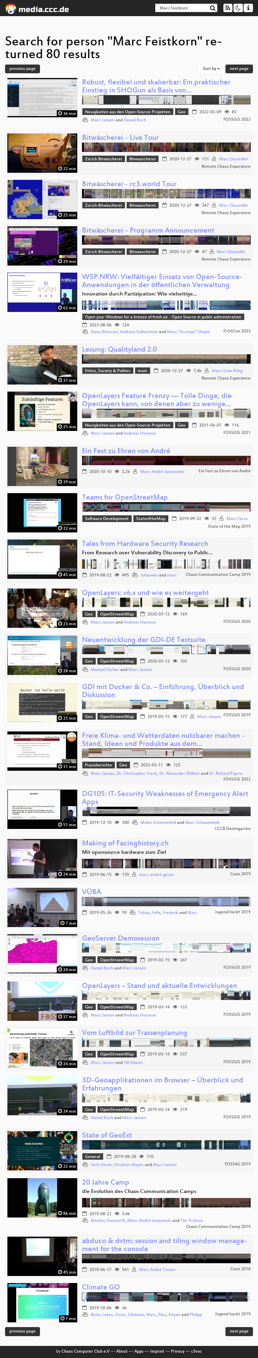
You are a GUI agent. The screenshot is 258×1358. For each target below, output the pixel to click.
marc (172, 575)
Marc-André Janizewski (162, 472)
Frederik (170, 913)
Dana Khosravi (104, 332)
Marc (192, 913)
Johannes (149, 575)
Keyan (174, 1315)
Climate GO (101, 1288)
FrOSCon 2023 (237, 331)
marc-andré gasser (157, 875)
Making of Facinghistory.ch (125, 844)
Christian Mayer (129, 1165)
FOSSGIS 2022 (237, 119)
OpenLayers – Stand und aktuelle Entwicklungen (159, 986)
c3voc (196, 1351)
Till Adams (133, 1063)
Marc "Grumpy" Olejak (188, 332)
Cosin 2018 (240, 1269)
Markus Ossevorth (108, 1221)
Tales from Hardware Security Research (145, 544)
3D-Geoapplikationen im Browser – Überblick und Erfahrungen (162, 1085)
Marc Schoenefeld (202, 823)
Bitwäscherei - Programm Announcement (148, 231)
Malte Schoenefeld (158, 823)
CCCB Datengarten (233, 829)
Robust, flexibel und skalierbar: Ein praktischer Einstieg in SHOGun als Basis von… (156, 87)
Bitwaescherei (142, 159)
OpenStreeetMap (117, 614)
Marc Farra (237, 519)
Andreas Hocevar (140, 433)
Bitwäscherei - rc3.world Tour (129, 185)
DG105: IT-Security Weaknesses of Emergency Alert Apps (165, 798)
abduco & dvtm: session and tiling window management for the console (164, 1245)
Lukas (107, 1315)
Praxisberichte (98, 765)
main (142, 371)
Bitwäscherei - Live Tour (120, 138)
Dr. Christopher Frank (137, 773)
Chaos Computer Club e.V (85, 1351)
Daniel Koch (135, 120)
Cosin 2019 (240, 874)
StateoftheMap (150, 519)
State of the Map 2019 (229, 526)
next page (239, 69)
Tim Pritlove (191, 1221)
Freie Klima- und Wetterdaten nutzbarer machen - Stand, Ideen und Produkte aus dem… (163, 740)
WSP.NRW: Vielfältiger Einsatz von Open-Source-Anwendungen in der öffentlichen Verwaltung (162, 281)
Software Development (107, 519)
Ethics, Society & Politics (107, 371)
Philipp (195, 1315)
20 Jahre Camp (105, 1183)
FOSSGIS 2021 (237, 433)
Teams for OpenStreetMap (125, 498)
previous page (22, 69)
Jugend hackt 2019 (233, 912)
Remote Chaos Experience (226, 166)
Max (162, 1315)
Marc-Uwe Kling (227, 371)
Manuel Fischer (105, 670)
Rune (95, 1315)
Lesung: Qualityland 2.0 (119, 350)
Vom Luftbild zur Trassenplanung (134, 1033)
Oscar (120, 1315)
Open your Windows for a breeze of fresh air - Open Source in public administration (163, 317)
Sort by (210, 69)
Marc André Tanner (157, 1270)
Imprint (157, 1351)
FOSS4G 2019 (238, 1164)
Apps (138, 1351)
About (122, 1351)
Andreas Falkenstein (139, 332)
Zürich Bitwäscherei (103, 159)
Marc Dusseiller (233, 159)
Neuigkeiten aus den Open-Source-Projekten (127, 112)
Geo (181, 112)
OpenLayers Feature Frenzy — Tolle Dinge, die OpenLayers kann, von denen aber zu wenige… (157, 400)
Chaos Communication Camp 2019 (218, 574)
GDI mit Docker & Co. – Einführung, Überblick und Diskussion (163, 691)
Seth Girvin (101, 1165)
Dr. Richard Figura (226, 773)
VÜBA (91, 892)
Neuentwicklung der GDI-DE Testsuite (144, 640)
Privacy (177, 1351)
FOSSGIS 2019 (237, 715)
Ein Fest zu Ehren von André (126, 451)
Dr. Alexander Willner (179, 773)
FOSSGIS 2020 (237, 622)
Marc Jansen (103, 120)
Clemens (136, 1315)
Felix (156, 913)
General (92, 1157)
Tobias (144, 913)
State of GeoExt (107, 1136)
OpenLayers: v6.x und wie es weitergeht (145, 593)
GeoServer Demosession (121, 939)
